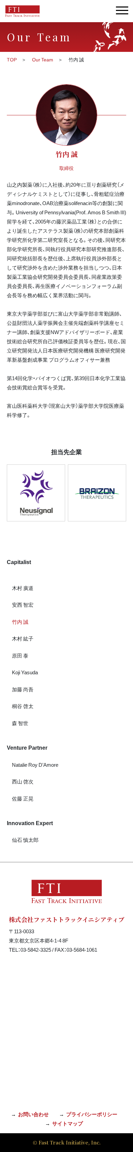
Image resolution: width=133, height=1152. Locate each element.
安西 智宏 (22, 604)
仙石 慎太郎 (25, 840)
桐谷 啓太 (22, 706)
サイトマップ (67, 1123)
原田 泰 (20, 655)
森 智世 (20, 723)
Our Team (42, 59)
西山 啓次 (22, 781)
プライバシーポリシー (91, 1114)
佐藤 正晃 (22, 798)
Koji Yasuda (25, 672)
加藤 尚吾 (22, 689)
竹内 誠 (20, 621)
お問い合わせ (33, 1114)
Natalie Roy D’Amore (35, 764)
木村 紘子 (22, 638)
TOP (12, 59)
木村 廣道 (22, 588)
